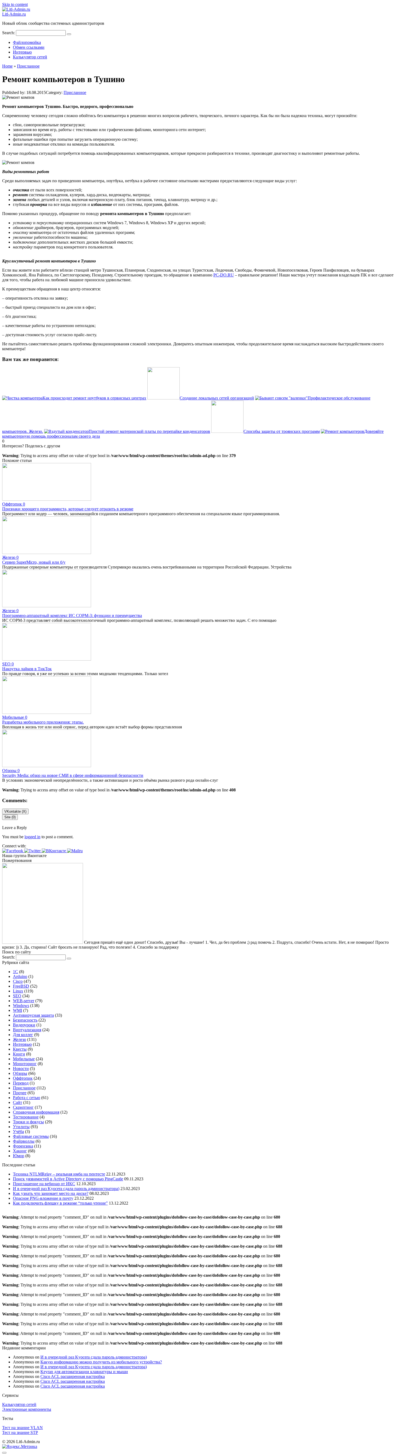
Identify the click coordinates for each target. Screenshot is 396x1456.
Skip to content (15, 4)
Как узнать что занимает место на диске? (50, 1193)
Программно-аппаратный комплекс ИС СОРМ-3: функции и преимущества (72, 615)
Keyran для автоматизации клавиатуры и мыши (84, 1371)
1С (15, 971)
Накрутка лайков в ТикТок (27, 668)
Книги (19, 1054)
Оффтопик (23, 1078)
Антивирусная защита (33, 1015)
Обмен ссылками (28, 47)
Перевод (21, 1083)
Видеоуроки (24, 1025)
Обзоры (20, 1073)
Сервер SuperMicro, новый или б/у (33, 562)
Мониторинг (25, 1063)
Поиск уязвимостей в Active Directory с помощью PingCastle (68, 1179)
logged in (32, 836)
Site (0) (10, 817)
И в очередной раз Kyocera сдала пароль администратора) (66, 1188)
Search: (9, 32)
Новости (21, 1068)
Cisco (18, 981)
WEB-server (23, 1000)
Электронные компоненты (26, 1409)
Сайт (17, 1102)
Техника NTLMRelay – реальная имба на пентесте (59, 1174)
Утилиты (21, 1126)
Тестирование (26, 1117)
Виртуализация (27, 1029)
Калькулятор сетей (30, 57)
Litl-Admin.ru (14, 14)
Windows (21, 1005)
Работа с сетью (26, 1097)
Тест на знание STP (20, 1432)
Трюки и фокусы (28, 1122)
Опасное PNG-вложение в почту (43, 1198)
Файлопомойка (27, 42)
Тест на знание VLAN (22, 1427)
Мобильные (24, 1059)
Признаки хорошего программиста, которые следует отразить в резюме (67, 509)
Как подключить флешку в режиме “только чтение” (60, 1203)
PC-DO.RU (223, 275)
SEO (17, 996)
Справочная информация (36, 1112)
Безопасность (25, 1020)
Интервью (22, 52)
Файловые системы (31, 1136)
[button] (13, 850)
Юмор (18, 1155)
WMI (17, 1010)
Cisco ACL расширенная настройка (72, 1376)
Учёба (18, 1131)
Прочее (19, 1092)
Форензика (23, 1146)
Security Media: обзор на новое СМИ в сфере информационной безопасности (72, 775)
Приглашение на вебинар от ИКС (44, 1183)
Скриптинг (23, 1107)
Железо (19, 1039)
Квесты (20, 1049)
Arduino (20, 976)
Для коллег (23, 1034)
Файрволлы (23, 1141)
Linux (18, 991)
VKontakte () (15, 811)
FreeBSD (21, 986)
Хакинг (20, 1151)
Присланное (75, 92)
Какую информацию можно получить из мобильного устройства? (101, 1362)
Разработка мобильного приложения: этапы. (43, 722)
